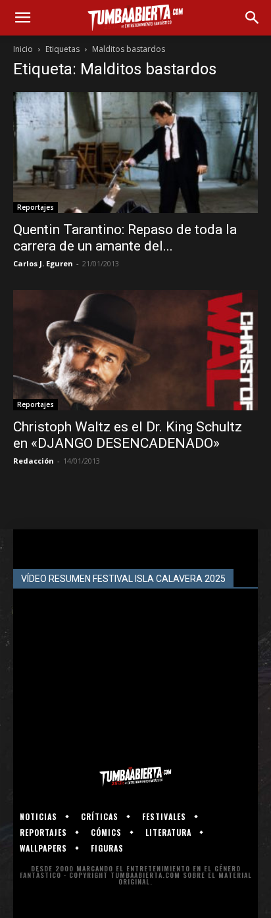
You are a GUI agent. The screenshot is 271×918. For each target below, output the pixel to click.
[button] (22, 18)
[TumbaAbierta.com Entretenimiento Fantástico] (135, 776)
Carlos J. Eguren (43, 263)
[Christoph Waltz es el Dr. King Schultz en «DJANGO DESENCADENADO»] (135, 350)
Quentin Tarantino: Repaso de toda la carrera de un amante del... (125, 238)
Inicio (23, 49)
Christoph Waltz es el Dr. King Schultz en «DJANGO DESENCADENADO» (127, 435)
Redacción (33, 461)
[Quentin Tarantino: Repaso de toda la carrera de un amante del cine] (135, 152)
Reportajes (35, 207)
